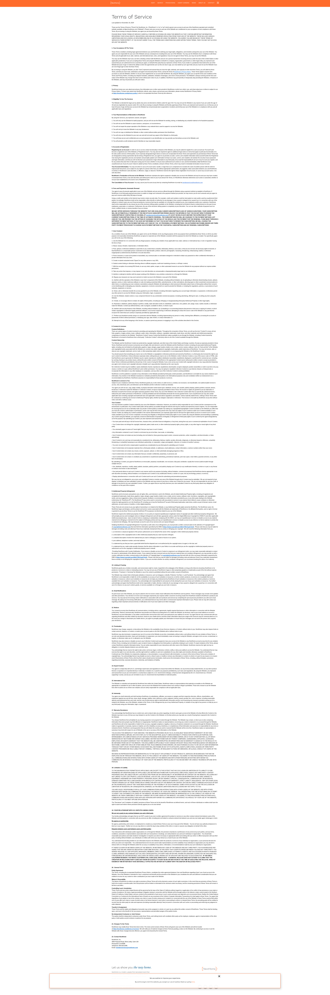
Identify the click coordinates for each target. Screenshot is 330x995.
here (193, 982)
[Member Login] (218, 2)
